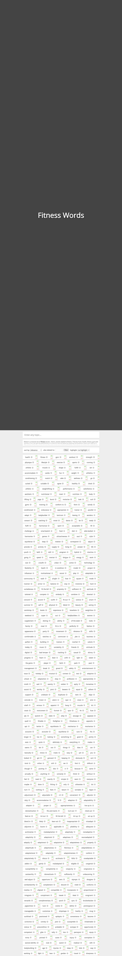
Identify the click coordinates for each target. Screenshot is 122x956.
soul (78, 536)
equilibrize (29, 542)
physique (28, 462)
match (47, 478)
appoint (54, 705)
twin (77, 695)
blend (65, 605)
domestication (30, 811)
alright (54, 579)
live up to (88, 805)
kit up (75, 816)
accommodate (30, 473)
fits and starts (52, 811)
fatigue (65, 557)
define (72, 906)
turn (26, 790)
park (76, 663)
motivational (46, 573)
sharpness (90, 953)
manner (27, 584)
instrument (41, 710)
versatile (27, 901)
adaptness (67, 837)
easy (68, 753)
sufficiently (68, 874)
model (75, 568)
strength (89, 457)
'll (58, 800)
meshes (27, 890)
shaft (26, 705)
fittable (40, 721)
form (75, 505)
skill (49, 552)
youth (26, 552)
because (77, 769)
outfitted (27, 916)
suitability (57, 647)
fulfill (76, 468)
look (79, 499)
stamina (90, 552)
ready (91, 520)
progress (27, 658)
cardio (47, 473)
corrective (28, 922)
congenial (89, 864)
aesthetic (28, 494)
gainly (41, 864)
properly (90, 842)
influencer (28, 573)
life (92, 547)
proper (46, 805)
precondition (42, 927)
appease (90, 716)
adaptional (42, 842)
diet (73, 531)
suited (27, 483)
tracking (61, 652)
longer (26, 737)
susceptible (71, 922)
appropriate (61, 510)
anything (43, 774)
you (91, 753)
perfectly (72, 626)
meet (61, 494)
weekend (28, 615)
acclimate (59, 858)
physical (52, 605)
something (65, 737)
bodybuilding (29, 948)
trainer (77, 510)
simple (63, 779)
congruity (69, 869)
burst (52, 499)
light (78, 658)
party (45, 631)
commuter (62, 637)
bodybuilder (42, 515)
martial (75, 642)
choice (42, 753)
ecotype (73, 927)
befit (38, 552)
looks (91, 621)
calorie (90, 642)
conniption (88, 937)
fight (39, 953)
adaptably (49, 853)
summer (27, 605)
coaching (41, 520)
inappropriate (72, 821)
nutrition (76, 494)
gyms (27, 505)
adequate (89, 827)
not (52, 747)
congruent (89, 895)
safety (71, 668)
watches (46, 637)
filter (66, 450)
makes (90, 742)
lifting (26, 499)
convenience (74, 916)
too (38, 737)
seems (27, 747)
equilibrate (54, 726)
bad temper (43, 652)
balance (53, 584)
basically (28, 753)
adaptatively (29, 858)
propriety (60, 589)
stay (65, 584)
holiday (38, 673)
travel (76, 953)
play (74, 573)
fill (91, 526)
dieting (45, 621)
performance (67, 489)
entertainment (87, 668)
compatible (55, 890)
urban (56, 563)
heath (43, 568)
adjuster (90, 795)
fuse (91, 710)
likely (41, 821)
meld (76, 885)
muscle (45, 468)
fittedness (73, 721)
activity (41, 547)
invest (41, 700)
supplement (29, 621)
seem (76, 779)
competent (28, 932)
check (90, 483)
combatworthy (29, 885)
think (75, 774)
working (27, 953)
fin (81, 710)
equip (91, 932)
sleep (69, 948)
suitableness (28, 589)
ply (25, 716)
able (62, 478)
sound (26, 689)
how (66, 579)
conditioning (30, 478)
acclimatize (29, 832)
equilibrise (62, 732)
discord (63, 885)
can (91, 747)
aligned (40, 890)
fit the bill (45, 589)
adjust (90, 542)
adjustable (46, 795)
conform (89, 853)
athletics (89, 473)
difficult (90, 763)
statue (26, 927)
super (43, 615)
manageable (29, 911)
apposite (89, 721)
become (90, 916)
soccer (62, 573)
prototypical (88, 906)
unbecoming (87, 874)
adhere (90, 689)
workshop (28, 610)
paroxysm (77, 932)
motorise (78, 584)
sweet (91, 658)
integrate (28, 895)
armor (40, 584)
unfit (66, 658)
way (91, 948)
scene (57, 937)
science (78, 600)
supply (54, 547)
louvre (42, 827)
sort (92, 758)
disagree (90, 879)
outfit (53, 600)
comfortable (29, 637)
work (91, 557)
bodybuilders (72, 615)
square (78, 579)
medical (76, 943)
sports (74, 462)
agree (59, 483)
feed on (27, 816)
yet (80, 753)
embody (59, 594)
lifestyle (44, 462)
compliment (45, 895)
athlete (28, 468)
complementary (45, 901)
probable (58, 927)
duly (26, 800)
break (45, 668)
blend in (27, 821)
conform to (59, 505)
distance (77, 631)
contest (65, 673)
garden (63, 953)
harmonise (29, 536)
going (26, 557)
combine (74, 594)
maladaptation (49, 832)
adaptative (58, 842)
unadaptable (88, 858)
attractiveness (62, 536)
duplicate (61, 695)
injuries (56, 948)
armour (39, 705)
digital (27, 652)
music (42, 647)
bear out (55, 821)
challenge (28, 531)
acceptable (76, 526)
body (91, 494)
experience (57, 610)
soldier (63, 684)
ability (59, 621)
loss (64, 932)
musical (52, 673)
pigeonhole (29, 906)
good (79, 737)
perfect (27, 642)
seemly (50, 684)
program (63, 552)
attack (26, 679)
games (44, 536)
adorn (54, 700)
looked (26, 758)
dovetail (90, 594)
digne (91, 790)
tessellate (73, 610)
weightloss (89, 610)
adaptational (30, 853)
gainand (51, 758)
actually (28, 774)
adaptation (42, 679)
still (52, 763)
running (90, 462)
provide (27, 547)
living (67, 547)
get (38, 758)
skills (91, 631)
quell (26, 721)
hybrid (76, 552)
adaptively (69, 832)
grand (58, 668)
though (27, 769)
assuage (76, 716)
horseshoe (89, 684)
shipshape (63, 911)
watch (61, 943)
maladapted (57, 864)
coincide (27, 700)
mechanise (89, 726)
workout (72, 457)
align (90, 695)
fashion (89, 626)
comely (43, 922)
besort (64, 790)
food (61, 531)
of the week (75, 621)
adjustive (27, 827)
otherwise (79, 784)
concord (27, 600)
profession (70, 679)
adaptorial (48, 837)
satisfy (90, 505)
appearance (29, 631)
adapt (27, 515)
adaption (71, 800)
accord (40, 600)
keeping (64, 758)
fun (60, 473)
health (27, 457)
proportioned (89, 890)
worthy (39, 689)
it (65, 769)
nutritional (45, 494)
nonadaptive (87, 832)
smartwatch (45, 531)
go (91, 478)
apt (26, 726)
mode (91, 579)
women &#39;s (30, 943)
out (56, 615)
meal (42, 626)
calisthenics (87, 489)
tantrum (60, 515)
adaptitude (29, 848)
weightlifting (47, 489)
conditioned (28, 510)
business (90, 637)
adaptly (27, 842)
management (29, 668)
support (28, 695)
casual (76, 652)
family (27, 626)
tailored (28, 594)
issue (26, 673)
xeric (61, 879)
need (37, 779)
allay (62, 716)
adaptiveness (49, 848)
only (65, 784)
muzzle (80, 705)
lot (92, 784)
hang (67, 705)
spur (69, 710)
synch (61, 901)
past (90, 663)
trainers (59, 642)
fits (91, 732)
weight (74, 473)
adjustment (28, 795)
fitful (73, 858)
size (26, 563)
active (71, 563)
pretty (91, 737)
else (54, 769)
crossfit (41, 563)
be (80, 520)
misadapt (89, 821)
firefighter (56, 721)
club (47, 943)
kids (80, 948)
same (91, 769)
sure (78, 732)
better (39, 726)
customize (46, 911)
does (79, 747)
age (43, 948)
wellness (77, 478)
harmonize (43, 526)
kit (92, 705)
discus (44, 858)
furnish (56, 710)
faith (61, 663)
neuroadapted (87, 837)
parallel (90, 510)
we (64, 763)
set (91, 468)
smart (91, 600)
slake (51, 716)
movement (60, 631)
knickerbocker (88, 901)
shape (61, 468)
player (46, 663)
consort (27, 520)
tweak (61, 895)
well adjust (29, 879)
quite (41, 742)
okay (56, 679)
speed (39, 557)
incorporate (71, 890)
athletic (28, 489)
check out (88, 811)
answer (80, 547)
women (90, 615)
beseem (65, 689)
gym (57, 457)
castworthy (29, 874)
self (39, 605)
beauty (78, 605)
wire (91, 700)
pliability (73, 827)
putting (41, 769)
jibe (76, 637)
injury (72, 937)
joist (56, 922)
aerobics (90, 515)
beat (54, 658)
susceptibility (30, 869)
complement (48, 885)
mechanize (72, 726)
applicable (57, 827)
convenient (74, 795)
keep (44, 542)
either (39, 763)
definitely (56, 742)
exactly (50, 779)
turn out (71, 811)
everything (74, 742)
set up (90, 816)
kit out (43, 816)
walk (42, 579)
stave (79, 700)
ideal (74, 895)
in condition (59, 568)
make (55, 753)
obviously (79, 758)
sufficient (75, 589)
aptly (76, 684)
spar (67, 700)
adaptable (89, 573)
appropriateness (67, 805)
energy (78, 557)
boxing (74, 515)
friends (73, 647)
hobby (27, 647)
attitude (89, 647)
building (43, 642)
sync (73, 901)
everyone (90, 779)
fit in (57, 626)
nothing (39, 790)
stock (26, 710)
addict (27, 864)
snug (91, 911)
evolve (57, 906)
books (42, 610)
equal (78, 689)
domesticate (49, 874)
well (38, 684)
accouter (45, 732)
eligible (73, 864)
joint (52, 689)
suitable (44, 483)
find (76, 763)
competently (50, 869)
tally (53, 932)
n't (60, 795)
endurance (45, 510)
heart (41, 658)
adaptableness (86, 848)
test (77, 673)
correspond (74, 542)
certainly (60, 774)
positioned (43, 916)
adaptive (90, 673)
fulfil (27, 526)
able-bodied (88, 531)
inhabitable (88, 922)
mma (27, 937)
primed (42, 937)
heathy (78, 911)
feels (51, 790)
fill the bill (59, 816)
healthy (75, 483)
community (28, 579)
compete (43, 594)
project (90, 568)
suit (91, 499)
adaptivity (29, 837)
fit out (65, 600)
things (65, 747)
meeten (58, 542)
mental (52, 557)
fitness (42, 457)
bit (40, 747)
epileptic (59, 916)
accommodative (43, 800)
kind (26, 763)
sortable (78, 790)
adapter (29, 805)
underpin (44, 695)
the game (29, 663)
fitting (52, 784)
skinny (90, 652)
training (42, 505)
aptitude (90, 589)
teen (51, 953)
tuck (44, 906)
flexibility (28, 568)
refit (91, 943)
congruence (88, 869)
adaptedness (74, 842)
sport (60, 526)
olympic (75, 879)
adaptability (88, 800)
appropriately (88, 679)
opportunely (88, 927)
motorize (66, 499)
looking (50, 737)
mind (55, 520)
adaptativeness (69, 853)
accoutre (28, 732)
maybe (26, 784)
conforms (90, 885)
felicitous (67, 848)
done (40, 784)
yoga (39, 499)
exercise (60, 462)
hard (92, 584)
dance (68, 520)
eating (91, 605)
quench (37, 716)
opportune (46, 879)
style (91, 536)
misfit (26, 684)
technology (88, 563)
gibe (41, 932)
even (26, 742)
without (90, 774)
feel (25, 779)
